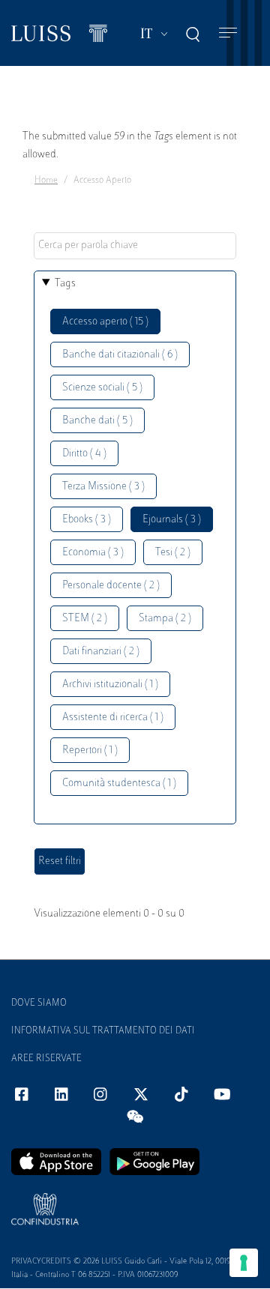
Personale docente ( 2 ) (111, 585)
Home (46, 180)
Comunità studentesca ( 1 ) (119, 783)
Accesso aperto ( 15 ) (105, 321)
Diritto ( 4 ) (84, 453)
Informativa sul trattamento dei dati (103, 1031)
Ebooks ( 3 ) (86, 519)
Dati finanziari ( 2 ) (101, 651)
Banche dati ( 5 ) (97, 420)
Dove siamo (39, 1003)
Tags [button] (65, 283)
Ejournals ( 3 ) (171, 519)
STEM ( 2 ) (84, 618)
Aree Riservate (46, 1058)
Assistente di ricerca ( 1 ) (113, 717)
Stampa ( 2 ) (165, 618)
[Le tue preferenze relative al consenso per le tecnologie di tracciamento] (244, 1263)
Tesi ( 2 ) (172, 552)
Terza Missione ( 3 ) (103, 486)
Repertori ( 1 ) (90, 750)
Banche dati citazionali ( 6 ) (120, 354)
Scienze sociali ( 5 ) (102, 387)
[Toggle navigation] (228, 33)
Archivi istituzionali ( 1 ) (110, 684)
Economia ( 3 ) (93, 552)
